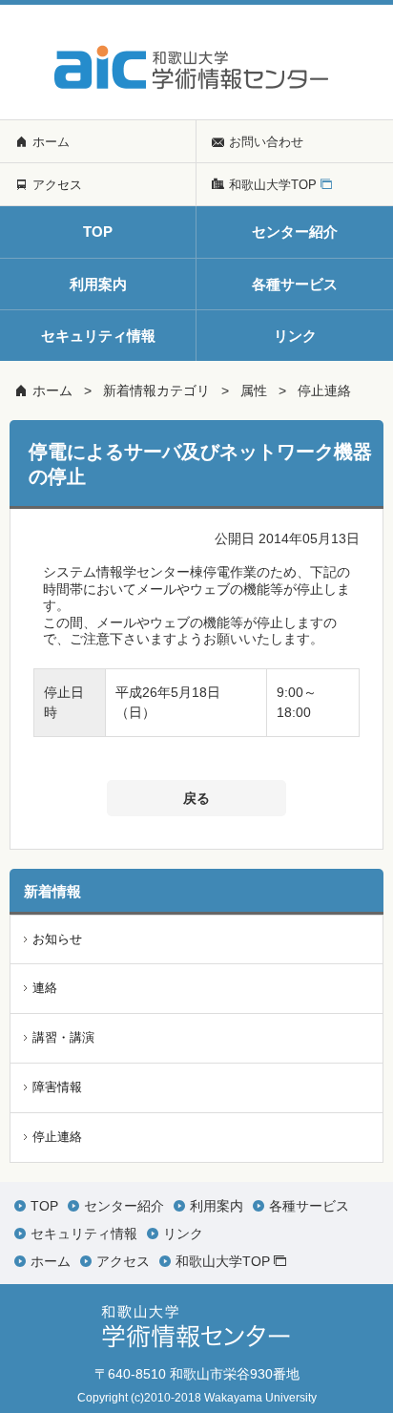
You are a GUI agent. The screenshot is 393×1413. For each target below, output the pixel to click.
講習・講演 (63, 1037)
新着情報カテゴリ (156, 390)
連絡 (44, 988)
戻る (196, 798)
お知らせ (57, 939)
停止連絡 (324, 390)
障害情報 (57, 1087)
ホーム (52, 390)
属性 (253, 390)
